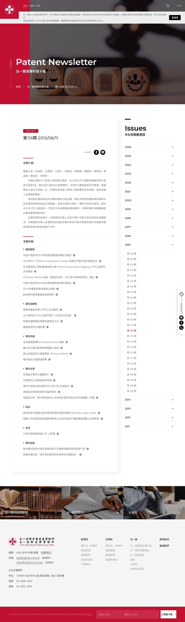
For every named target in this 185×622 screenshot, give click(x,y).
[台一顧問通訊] (92, 502)
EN (32, 5)
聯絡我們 (164, 545)
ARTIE (88, 614)
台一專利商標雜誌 (139, 550)
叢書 (132, 559)
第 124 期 (131, 286)
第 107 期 (131, 380)
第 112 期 (131, 352)
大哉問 (133, 564)
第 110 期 (131, 363)
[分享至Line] (102, 152)
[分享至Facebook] (96, 152)
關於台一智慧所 (89, 545)
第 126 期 (131, 275)
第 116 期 (131, 330)
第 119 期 (131, 314)
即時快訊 (164, 539)
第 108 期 (131, 374)
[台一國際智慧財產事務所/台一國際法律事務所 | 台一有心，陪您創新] (9, 9)
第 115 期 (131, 336)
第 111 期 (131, 358)
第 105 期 (131, 391)
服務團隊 (85, 555)
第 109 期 (131, 369)
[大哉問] (154, 502)
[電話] (181, 328)
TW (25, 5)
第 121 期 (131, 303)
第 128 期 (131, 264)
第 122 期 (131, 297)
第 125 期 (131, 281)
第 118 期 (131, 319)
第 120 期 (131, 308)
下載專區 (85, 564)
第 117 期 (131, 325)
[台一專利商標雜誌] (31, 502)
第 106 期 (131, 385)
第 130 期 (131, 253)
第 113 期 (131, 347)
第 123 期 (131, 292)
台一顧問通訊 (137, 555)
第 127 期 (131, 270)
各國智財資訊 (137, 568)
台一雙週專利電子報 (141, 545)
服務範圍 (85, 550)
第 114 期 (131, 341)
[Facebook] (181, 322)
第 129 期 (131, 259)
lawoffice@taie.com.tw (29, 562)
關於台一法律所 (114, 545)
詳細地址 (46, 552)
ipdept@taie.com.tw (28, 557)
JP (38, 5)
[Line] (181, 317)
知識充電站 (87, 559)
